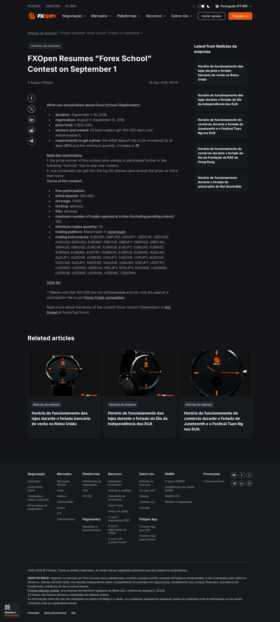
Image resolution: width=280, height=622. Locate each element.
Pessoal (34, 6)
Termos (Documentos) (55, 612)
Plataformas (127, 16)
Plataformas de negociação (91, 483)
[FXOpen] (42, 16)
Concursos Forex (214, 481)
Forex (60, 490)
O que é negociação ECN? (119, 518)
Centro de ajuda (118, 511)
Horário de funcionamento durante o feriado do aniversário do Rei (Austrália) (219, 182)
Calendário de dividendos (116, 497)
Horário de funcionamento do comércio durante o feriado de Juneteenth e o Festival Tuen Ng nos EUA (220, 126)
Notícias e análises (119, 490)
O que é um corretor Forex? (117, 540)
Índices (61, 496)
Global (71, 6)
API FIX (87, 496)
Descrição (34, 481)
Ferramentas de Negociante (37, 507)
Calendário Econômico (115, 483)
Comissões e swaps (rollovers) (38, 497)
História (144, 496)
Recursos (154, 16)
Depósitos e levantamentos (91, 528)
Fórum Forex (115, 505)
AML (73, 612)
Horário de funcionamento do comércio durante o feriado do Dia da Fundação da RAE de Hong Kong (220, 155)
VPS (85, 490)
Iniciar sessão (211, 16)
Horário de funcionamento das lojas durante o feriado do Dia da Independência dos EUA (220, 99)
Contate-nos (147, 501)
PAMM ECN (172, 496)
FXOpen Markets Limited (43, 590)
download (116, 232)
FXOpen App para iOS (147, 528)
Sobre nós (179, 16)
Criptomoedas (65, 519)
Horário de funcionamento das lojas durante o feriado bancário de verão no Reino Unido (220, 72)
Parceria (53, 6)
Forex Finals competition (104, 297)
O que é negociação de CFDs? (117, 529)
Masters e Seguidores (178, 501)
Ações (61, 507)
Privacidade (33, 612)
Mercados (99, 16)
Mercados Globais (63, 483)
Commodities (65, 501)
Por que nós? (147, 490)
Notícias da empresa (42, 33)
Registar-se (240, 16)
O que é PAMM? (175, 481)
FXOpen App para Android (147, 537)
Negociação (72, 16)
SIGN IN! (54, 283)
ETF (59, 513)
